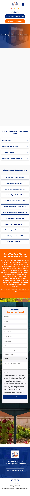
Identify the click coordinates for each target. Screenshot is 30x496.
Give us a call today (22, 292)
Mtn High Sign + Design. (12, 488)
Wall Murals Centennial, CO (15, 218)
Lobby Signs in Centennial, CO (15, 224)
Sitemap (15, 486)
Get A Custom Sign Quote (15, 470)
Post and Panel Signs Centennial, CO (15, 212)
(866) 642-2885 (17, 462)
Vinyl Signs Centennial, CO (15, 241)
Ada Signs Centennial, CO (15, 236)
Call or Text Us (15, 16)
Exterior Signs (15, 140)
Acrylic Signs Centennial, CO (15, 177)
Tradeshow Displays (15, 152)
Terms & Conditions (15, 485)
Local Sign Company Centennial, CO (15, 206)
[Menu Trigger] (23, 4)
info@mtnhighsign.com (17, 464)
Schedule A (15, 21)
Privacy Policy (15, 483)
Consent (6, 372)
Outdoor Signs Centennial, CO (15, 201)
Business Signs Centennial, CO (15, 189)
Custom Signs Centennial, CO (15, 195)
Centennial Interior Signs (15, 146)
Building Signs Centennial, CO (15, 183)
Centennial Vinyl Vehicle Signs (15, 158)
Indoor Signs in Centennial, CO (15, 230)
